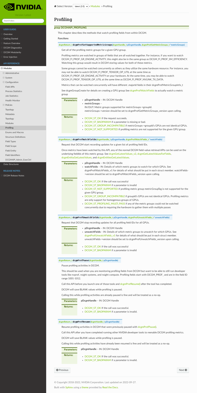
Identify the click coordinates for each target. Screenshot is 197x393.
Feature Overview (12, 43)
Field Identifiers (12, 155)
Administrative (12, 73)
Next (182, 370)
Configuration (11, 82)
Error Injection (10, 57)
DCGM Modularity (12, 52)
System (8, 78)
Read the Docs (110, 387)
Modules (8, 68)
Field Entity (10, 151)
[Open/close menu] (2, 34)
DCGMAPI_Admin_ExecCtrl (18, 160)
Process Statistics (13, 91)
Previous (63, 370)
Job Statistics (11, 96)
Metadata (9, 114)
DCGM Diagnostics (13, 48)
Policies (8, 105)
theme (85, 387)
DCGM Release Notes (14, 175)
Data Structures (11, 164)
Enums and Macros (14, 132)
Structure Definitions (15, 137)
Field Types (10, 141)
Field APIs (10, 87)
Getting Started (11, 39)
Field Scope (10, 146)
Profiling (9, 128)
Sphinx (69, 387)
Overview (8, 34)
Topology (9, 109)
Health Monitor (12, 100)
